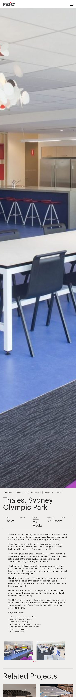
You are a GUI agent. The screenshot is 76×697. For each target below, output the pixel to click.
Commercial (48, 492)
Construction (9, 492)
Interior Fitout (22, 492)
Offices (58, 492)
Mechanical (35, 492)
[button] (6, 650)
